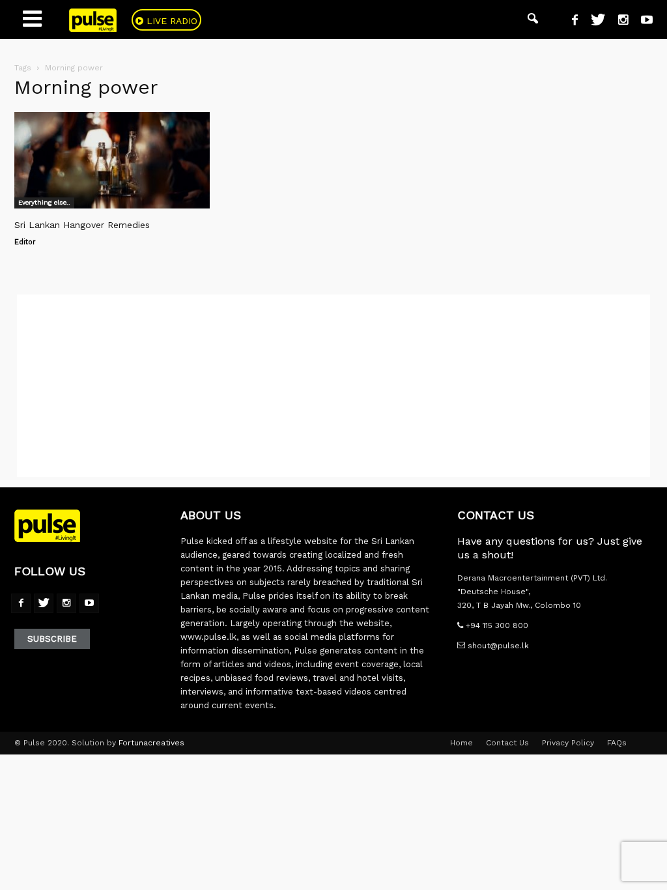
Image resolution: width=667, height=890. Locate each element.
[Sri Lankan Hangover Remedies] (112, 160)
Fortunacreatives (151, 742)
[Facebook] (570, 21)
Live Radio (170, 21)
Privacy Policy (568, 742)
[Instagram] (618, 21)
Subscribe (52, 639)
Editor (25, 242)
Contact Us (507, 742)
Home (461, 742)
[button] (532, 19)
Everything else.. (44, 202)
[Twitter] (593, 21)
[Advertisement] (333, 385)
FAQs (617, 742)
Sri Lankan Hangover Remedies (82, 225)
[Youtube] (642, 21)
